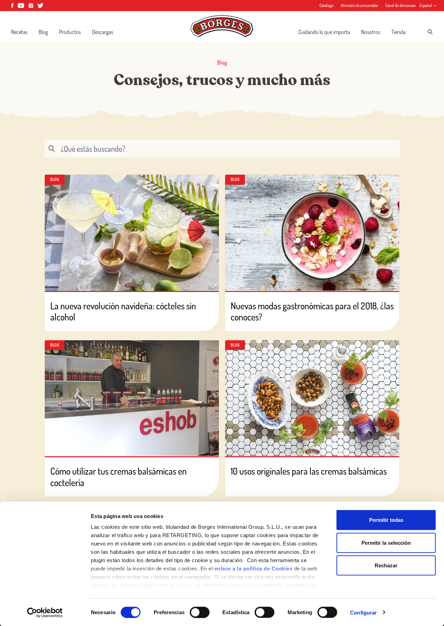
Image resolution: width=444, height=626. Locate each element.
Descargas (102, 31)
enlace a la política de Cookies (253, 568)
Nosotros (370, 31)
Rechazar (386, 565)
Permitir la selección (386, 542)
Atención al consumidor (359, 5)
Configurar (363, 612)
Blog (43, 31)
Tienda (398, 31)
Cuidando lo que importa (324, 31)
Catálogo (326, 5)
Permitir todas (386, 520)
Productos (70, 31)
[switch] (200, 612)
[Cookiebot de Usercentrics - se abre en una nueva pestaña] (45, 612)
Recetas (19, 31)
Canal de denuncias (400, 5)
